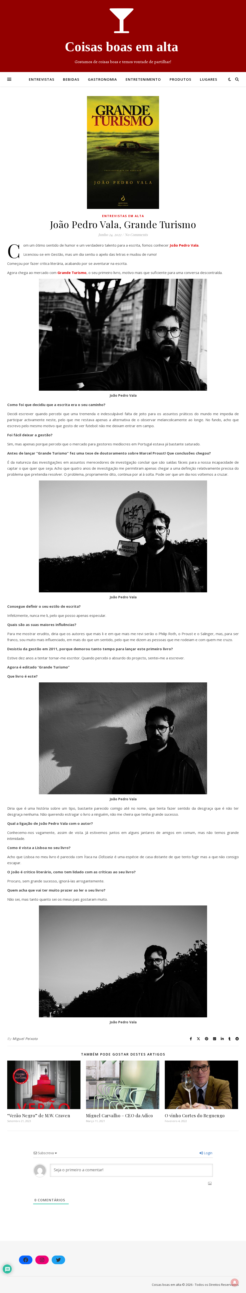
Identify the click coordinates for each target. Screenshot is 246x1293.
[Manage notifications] (235, 1282)
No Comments (136, 234)
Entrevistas (41, 79)
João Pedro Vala (184, 245)
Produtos (180, 79)
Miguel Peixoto (25, 1038)
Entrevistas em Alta (123, 216)
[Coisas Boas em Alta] (123, 36)
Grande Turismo (71, 272)
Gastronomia (102, 79)
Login (207, 1153)
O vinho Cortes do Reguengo (195, 1115)
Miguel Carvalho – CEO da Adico (119, 1115)
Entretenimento (143, 79)
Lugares (208, 79)
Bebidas (71, 79)
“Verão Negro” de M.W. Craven (38, 1115)
